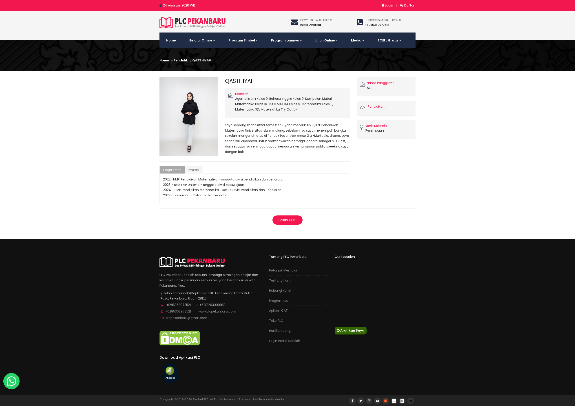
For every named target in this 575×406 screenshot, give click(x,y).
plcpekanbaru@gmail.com (186, 318)
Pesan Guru (287, 220)
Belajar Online (200, 40)
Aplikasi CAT (278, 310)
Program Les (278, 300)
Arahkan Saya (352, 330)
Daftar (408, 5)
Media (356, 40)
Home (171, 40)
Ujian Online (325, 40)
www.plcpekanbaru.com (217, 311)
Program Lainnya (285, 40)
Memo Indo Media (270, 399)
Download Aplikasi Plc (316, 20)
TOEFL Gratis (388, 40)
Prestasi (193, 170)
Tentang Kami (280, 280)
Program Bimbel (241, 40)
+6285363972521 (178, 311)
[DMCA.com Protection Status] (179, 338)
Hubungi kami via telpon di (383, 20)
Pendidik (181, 60)
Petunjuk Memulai (283, 270)
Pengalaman (172, 170)
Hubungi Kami (280, 290)
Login (388, 5)
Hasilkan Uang (280, 330)
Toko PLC (276, 320)
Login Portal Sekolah (284, 341)
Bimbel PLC (201, 399)
